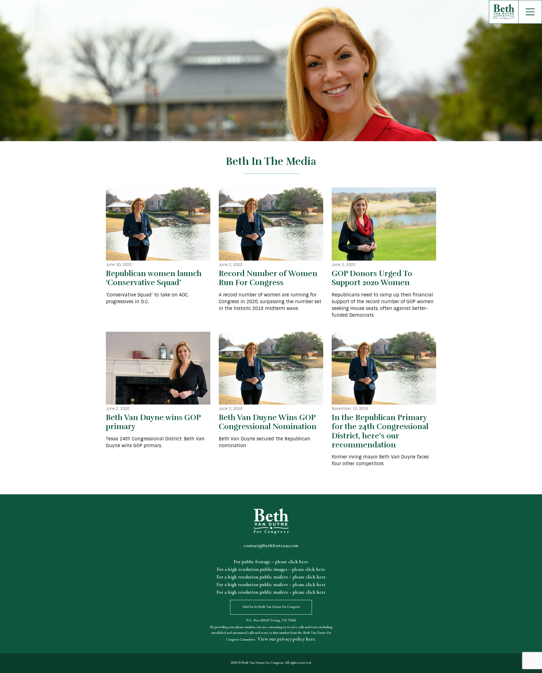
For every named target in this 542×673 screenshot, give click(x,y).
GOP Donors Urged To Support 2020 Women (372, 278)
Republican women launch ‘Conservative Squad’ (154, 278)
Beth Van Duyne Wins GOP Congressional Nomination (267, 422)
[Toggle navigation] (530, 12)
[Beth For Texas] (259, 12)
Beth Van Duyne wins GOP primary (153, 422)
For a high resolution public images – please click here (271, 569)
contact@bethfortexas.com (271, 546)
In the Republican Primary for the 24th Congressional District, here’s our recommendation (380, 431)
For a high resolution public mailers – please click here (271, 577)
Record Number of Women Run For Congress (268, 278)
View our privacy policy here (285, 639)
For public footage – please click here (271, 562)
